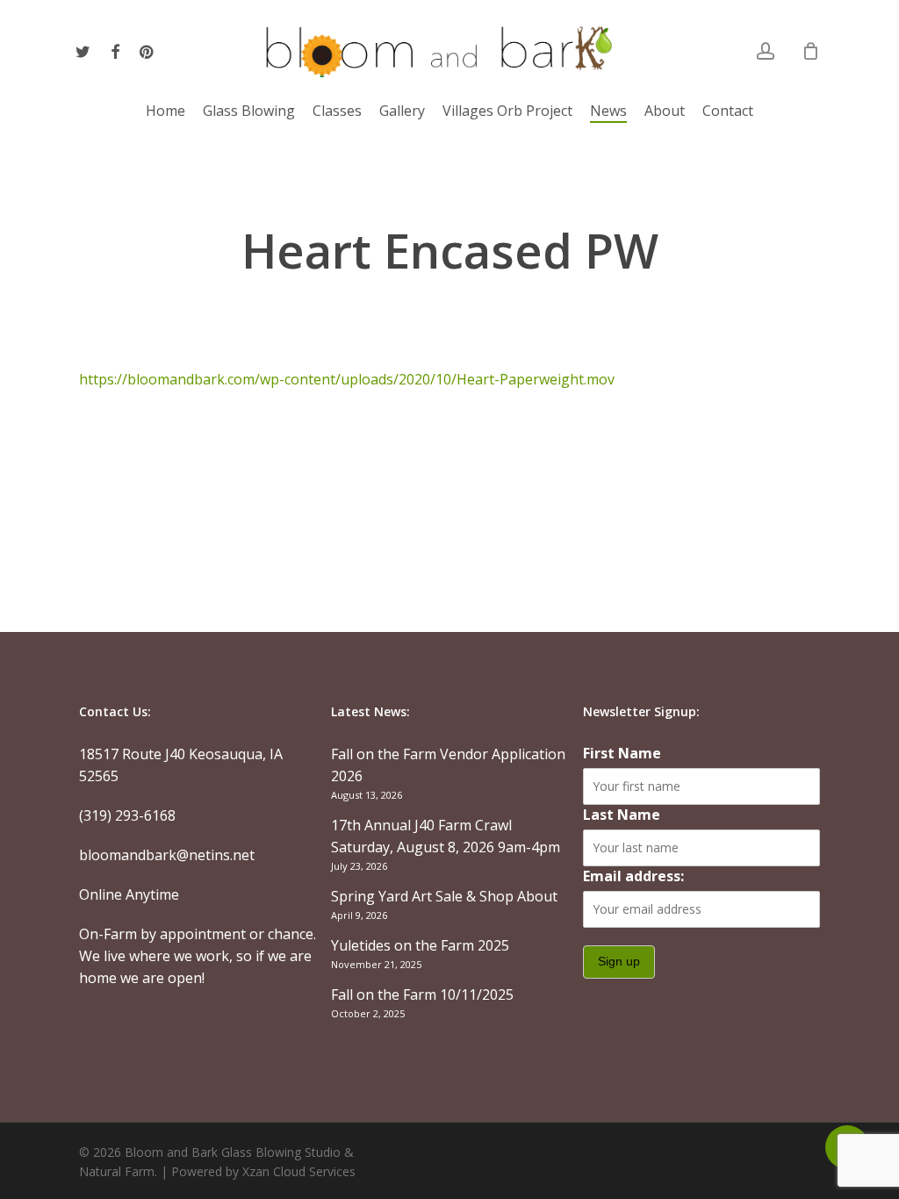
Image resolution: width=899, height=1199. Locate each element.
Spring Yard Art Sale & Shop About (444, 896)
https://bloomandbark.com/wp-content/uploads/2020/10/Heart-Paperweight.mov (347, 379)
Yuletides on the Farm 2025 (420, 945)
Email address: (633, 876)
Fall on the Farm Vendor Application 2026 (448, 765)
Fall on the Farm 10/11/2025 (422, 994)
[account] (765, 51)
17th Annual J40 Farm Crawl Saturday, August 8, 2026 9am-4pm (445, 836)
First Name (622, 753)
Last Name (621, 814)
